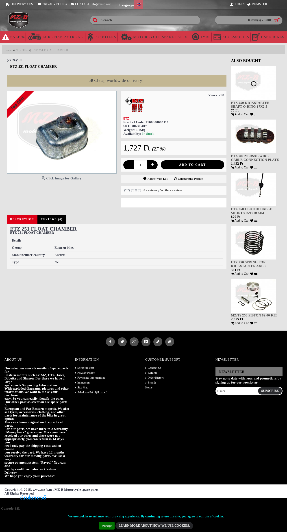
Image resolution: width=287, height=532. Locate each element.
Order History (156, 377)
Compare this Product (190, 178)
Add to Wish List (157, 178)
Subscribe (270, 390)
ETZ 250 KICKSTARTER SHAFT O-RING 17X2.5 (250, 104)
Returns (152, 372)
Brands (152, 382)
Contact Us (154, 367)
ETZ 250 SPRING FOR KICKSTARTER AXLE (248, 264)
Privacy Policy (86, 372)
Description (22, 219)
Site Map (82, 387)
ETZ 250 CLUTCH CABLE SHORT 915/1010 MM (251, 211)
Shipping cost (85, 367)
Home (148, 387)
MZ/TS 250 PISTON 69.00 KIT (254, 315)
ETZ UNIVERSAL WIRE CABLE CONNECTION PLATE (255, 157)
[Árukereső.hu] (33, 499)
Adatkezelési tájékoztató (92, 392)
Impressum (83, 382)
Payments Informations (91, 377)
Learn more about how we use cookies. (154, 525)
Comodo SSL (10, 508)
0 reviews (150, 190)
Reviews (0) (52, 219)
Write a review (171, 190)
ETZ (126, 118)
